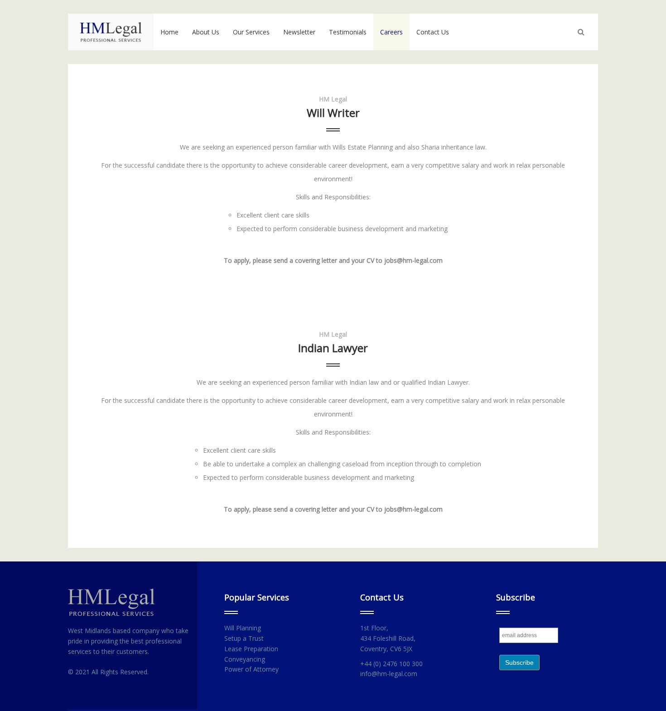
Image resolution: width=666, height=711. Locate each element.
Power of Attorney (251, 669)
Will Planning (242, 628)
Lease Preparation (251, 648)
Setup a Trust (244, 638)
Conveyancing (244, 659)
